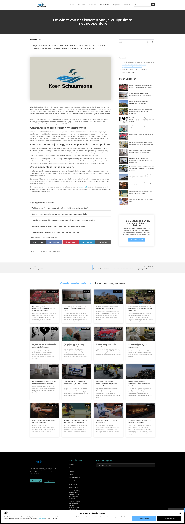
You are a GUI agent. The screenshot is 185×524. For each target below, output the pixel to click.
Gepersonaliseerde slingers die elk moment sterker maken (75, 421)
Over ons (71, 5)
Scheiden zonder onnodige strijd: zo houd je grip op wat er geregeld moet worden (141, 119)
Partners (92, 5)
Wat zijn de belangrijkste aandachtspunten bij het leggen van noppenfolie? (71, 220)
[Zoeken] (153, 4)
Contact (127, 5)
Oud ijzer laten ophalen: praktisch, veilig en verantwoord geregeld (139, 383)
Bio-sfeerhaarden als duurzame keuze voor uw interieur (139, 421)
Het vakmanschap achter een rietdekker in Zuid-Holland (107, 307)
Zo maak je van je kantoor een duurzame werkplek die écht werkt (75, 308)
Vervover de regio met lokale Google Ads (106, 421)
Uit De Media (104, 5)
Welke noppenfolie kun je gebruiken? (134, 69)
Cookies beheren (169, 518)
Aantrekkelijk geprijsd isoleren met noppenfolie (138, 62)
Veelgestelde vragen (128, 72)
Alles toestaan (144, 518)
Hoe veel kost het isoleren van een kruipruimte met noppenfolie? (71, 214)
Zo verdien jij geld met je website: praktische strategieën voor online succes (74, 505)
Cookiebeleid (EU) (74, 477)
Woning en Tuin (36, 39)
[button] (180, 513)
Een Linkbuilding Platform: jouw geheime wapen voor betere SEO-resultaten (74, 494)
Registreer (116, 5)
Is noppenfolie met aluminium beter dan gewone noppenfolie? (71, 226)
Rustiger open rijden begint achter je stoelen (106, 345)
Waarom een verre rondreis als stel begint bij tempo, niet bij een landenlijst (140, 111)
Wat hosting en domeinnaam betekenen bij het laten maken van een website (140, 160)
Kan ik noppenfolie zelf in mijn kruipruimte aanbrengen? (71, 232)
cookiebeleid (41, 518)
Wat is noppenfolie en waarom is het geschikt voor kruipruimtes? (71, 208)
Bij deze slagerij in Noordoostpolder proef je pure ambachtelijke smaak (43, 308)
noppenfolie (83, 187)
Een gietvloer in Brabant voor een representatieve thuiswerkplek (44, 382)
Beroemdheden (74, 481)
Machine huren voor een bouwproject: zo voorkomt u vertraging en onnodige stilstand (141, 168)
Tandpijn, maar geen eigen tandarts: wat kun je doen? (74, 345)
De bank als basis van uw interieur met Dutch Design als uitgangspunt (139, 345)
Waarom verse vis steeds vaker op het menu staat (43, 421)
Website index (73, 487)
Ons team (82, 5)
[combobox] (142, 4)
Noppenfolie (55, 251)
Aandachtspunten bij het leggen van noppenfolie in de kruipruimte (134, 66)
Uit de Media (73, 484)
